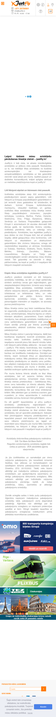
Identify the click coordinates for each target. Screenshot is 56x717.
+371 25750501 (21, 8)
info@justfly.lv (19, 11)
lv (50, 11)
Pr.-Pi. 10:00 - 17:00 (22, 13)
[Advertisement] (28, 45)
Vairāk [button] (30, 713)
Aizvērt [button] (43, 707)
